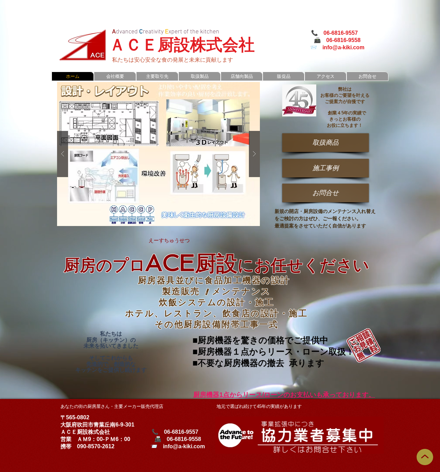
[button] (158, 154)
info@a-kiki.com (343, 47)
